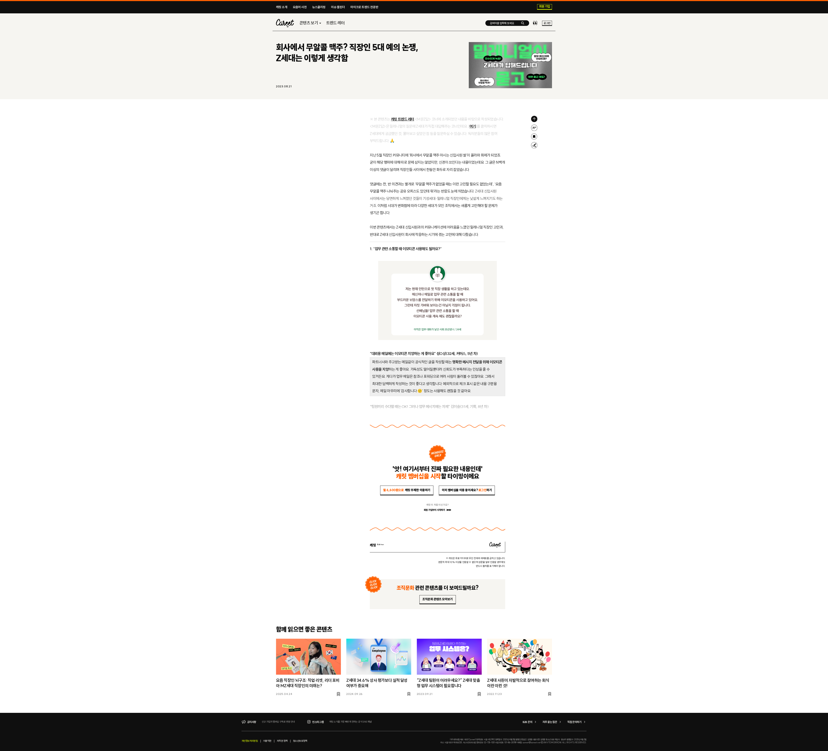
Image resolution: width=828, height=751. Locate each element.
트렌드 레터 (335, 23)
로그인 (547, 23)
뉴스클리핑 (319, 7)
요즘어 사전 (300, 7)
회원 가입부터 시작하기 (434, 509)
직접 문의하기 (574, 722)
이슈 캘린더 (338, 7)
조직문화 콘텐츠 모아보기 (437, 599)
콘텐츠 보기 (309, 23)
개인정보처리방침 (250, 740)
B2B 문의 (527, 722)
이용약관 (267, 740)
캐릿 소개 (281, 7)
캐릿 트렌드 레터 (402, 119)
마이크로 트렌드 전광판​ (364, 7)
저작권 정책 (282, 740)
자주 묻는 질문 (550, 722)
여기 (472, 126)
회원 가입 (544, 6)
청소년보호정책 (300, 740)
